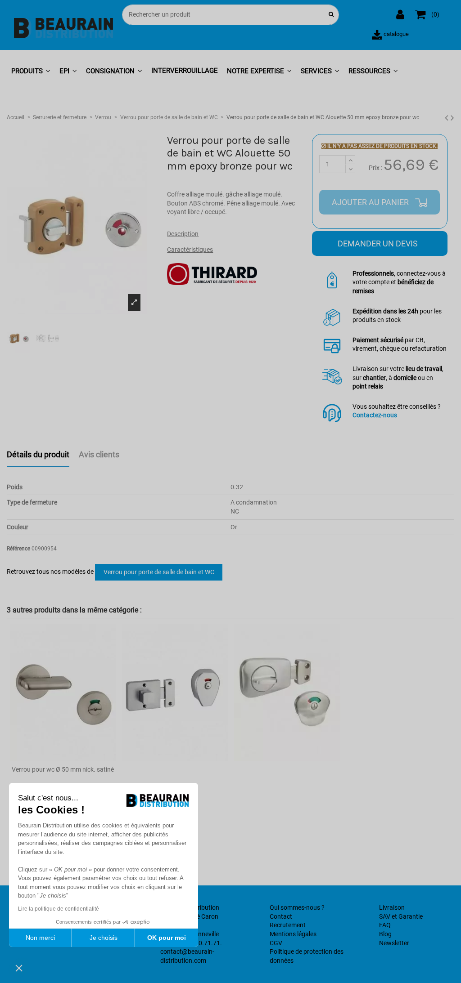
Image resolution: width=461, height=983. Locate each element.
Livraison (392, 907)
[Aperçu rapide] (62, 758)
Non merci (40, 937)
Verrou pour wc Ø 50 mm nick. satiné (63, 769)
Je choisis (104, 937)
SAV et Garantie (401, 916)
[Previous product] (448, 117)
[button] (31, 71)
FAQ (385, 925)
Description (183, 233)
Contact (281, 916)
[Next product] (452, 117)
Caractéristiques (190, 249)
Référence (18, 548)
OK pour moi (166, 937)
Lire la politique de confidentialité (58, 909)
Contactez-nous (375, 415)
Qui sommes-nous (295, 907)
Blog (385, 934)
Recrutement (288, 925)
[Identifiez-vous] (401, 14)
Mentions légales (293, 934)
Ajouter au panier (371, 202)
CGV (276, 943)
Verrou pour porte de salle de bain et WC (159, 572)
